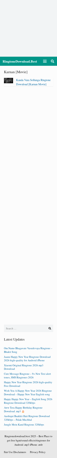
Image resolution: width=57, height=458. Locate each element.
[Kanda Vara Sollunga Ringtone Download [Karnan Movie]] (8, 82)
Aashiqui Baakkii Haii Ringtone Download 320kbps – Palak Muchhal (27, 417)
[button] (45, 61)
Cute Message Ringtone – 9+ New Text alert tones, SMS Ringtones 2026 (27, 375)
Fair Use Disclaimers (15, 452)
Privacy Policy (38, 452)
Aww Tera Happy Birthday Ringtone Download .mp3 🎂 (23, 409)
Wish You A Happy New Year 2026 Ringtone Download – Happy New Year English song (28, 392)
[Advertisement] (28, 28)
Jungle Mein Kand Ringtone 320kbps (24, 424)
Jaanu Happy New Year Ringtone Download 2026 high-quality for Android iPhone (27, 358)
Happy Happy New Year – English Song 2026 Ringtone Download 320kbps (28, 400)
